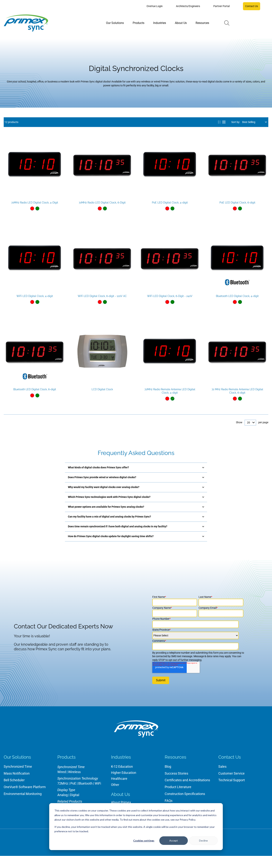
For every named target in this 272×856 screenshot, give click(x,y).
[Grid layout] (224, 122)
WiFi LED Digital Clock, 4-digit (34, 296)
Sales (222, 766)
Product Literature (178, 787)
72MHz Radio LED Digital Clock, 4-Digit (34, 202)
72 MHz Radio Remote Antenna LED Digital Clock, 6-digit (237, 391)
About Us (120, 794)
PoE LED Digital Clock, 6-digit (237, 202)
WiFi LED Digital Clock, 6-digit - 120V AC (102, 296)
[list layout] (219, 122)
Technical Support (231, 780)
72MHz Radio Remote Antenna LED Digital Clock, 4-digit (170, 391)
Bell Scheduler (14, 780)
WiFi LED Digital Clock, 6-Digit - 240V (169, 296)
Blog (168, 766)
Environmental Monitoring (23, 794)
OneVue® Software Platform (25, 787)
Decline (203, 840)
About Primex (121, 802)
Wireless (74, 772)
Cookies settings (143, 840)
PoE (73, 783)
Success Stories (176, 773)
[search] (227, 23)
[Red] (32, 208)
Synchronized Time (18, 766)
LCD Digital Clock (102, 389)
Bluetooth (85, 783)
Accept (173, 840)
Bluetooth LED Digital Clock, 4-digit (237, 296)
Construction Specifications (185, 794)
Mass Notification (17, 773)
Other (115, 785)
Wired (61, 772)
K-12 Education (122, 766)
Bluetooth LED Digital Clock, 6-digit (34, 389)
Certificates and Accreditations (187, 780)
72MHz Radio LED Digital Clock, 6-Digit (102, 202)
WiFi (98, 783)
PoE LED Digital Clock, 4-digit (170, 202)
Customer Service (231, 773)
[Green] (37, 208)
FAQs (168, 801)
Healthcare (119, 779)
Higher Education (123, 773)
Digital (74, 795)
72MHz (62, 783)
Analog (62, 795)
